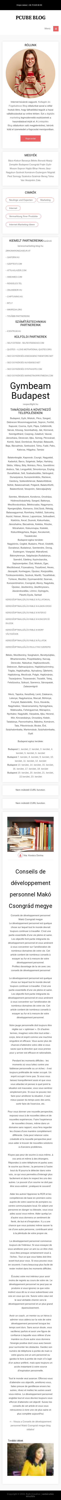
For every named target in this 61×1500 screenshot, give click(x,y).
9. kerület (44, 757)
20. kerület (35, 772)
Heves (42, 168)
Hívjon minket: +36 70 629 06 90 (29, 5)
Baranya (26, 160)
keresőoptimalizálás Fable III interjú (26, 613)
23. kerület (36, 776)
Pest (10, 176)
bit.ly (10, 303)
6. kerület (40, 753)
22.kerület (24, 776)
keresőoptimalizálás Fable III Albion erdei (28, 606)
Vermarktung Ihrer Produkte (23, 216)
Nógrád (51, 172)
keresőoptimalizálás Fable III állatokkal (28, 600)
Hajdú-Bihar (32, 168)
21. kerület (47, 772)
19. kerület (23, 772)
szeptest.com (14, 264)
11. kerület (28, 761)
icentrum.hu (14, 331)
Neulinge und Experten (21, 200)
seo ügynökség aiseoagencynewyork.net (30, 356)
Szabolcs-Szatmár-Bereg (35, 176)
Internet (13, 208)
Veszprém (30, 180)
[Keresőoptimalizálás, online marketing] (30, 18)
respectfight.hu (30, 404)
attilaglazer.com (16, 270)
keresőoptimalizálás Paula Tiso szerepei (28, 647)
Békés (34, 160)
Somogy (17, 176)
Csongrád (34, 164)
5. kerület (29, 753)
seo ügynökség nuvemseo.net (23, 362)
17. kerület (30, 768)
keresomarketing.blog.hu (30, 246)
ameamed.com (14, 277)
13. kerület (23, 764)
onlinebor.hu (14, 290)
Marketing (45, 200)
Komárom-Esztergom (36, 172)
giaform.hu (13, 257)
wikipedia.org (14, 310)
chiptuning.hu (15, 296)
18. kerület (42, 768)
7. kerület (22, 757)
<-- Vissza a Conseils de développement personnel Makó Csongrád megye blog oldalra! (30, 1425)
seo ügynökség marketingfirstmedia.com (30, 376)
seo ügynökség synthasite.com (24, 369)
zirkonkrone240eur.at (18, 251)
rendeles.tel (14, 283)
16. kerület (18, 768)
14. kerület (35, 764)
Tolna (51, 176)
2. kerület (34, 749)
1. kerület (23, 749)
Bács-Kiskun (15, 160)
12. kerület (40, 761)
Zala (38, 180)
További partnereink (18, 316)
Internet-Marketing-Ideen (22, 224)
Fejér (43, 164)
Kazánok (47, 241)
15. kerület (47, 764)
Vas (23, 180)
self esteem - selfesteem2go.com (25, 343)
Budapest (24, 164)
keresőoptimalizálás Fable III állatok (26, 640)
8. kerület (33, 757)
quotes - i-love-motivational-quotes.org (29, 349)
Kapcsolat (31, 138)
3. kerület (45, 749)
